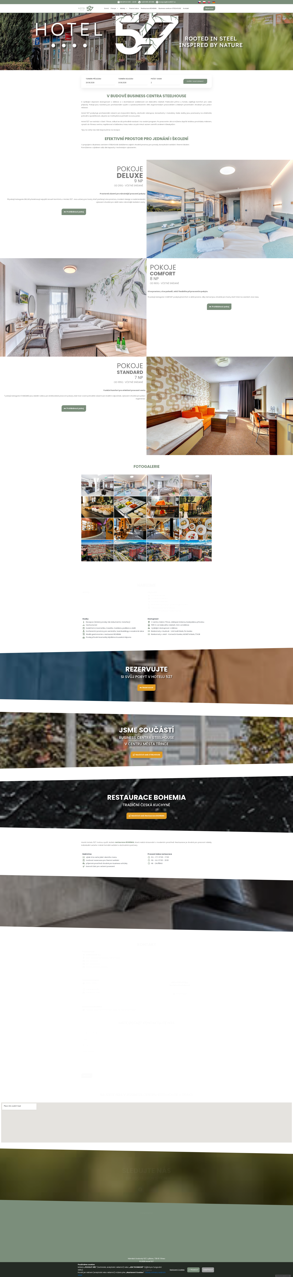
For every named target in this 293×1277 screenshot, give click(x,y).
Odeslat (87, 1075)
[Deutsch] (212, 2)
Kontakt (186, 8)
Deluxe (130, 175)
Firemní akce (134, 8)
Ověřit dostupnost (195, 81)
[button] (209, 8)
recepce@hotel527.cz (167, 2)
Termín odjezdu (125, 79)
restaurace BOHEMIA (124, 842)
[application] (117, 8)
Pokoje (113, 8)
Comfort (162, 273)
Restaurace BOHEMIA (149, 8)
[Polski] (203, 2)
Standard (130, 372)
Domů (106, 8)
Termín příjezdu (93, 79)
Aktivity (122, 8)
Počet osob (156, 79)
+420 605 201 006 (147, 2)
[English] (208, 2)
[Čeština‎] (198, 2)
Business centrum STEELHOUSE (170, 8)
